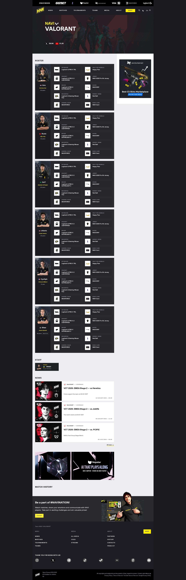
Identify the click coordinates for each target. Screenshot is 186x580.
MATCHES (39, 539)
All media (75, 536)
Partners (111, 536)
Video (73, 539)
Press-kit (111, 546)
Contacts (111, 542)
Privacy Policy (108, 575)
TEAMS (37, 546)
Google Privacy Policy (145, 575)
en (147, 10)
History (110, 539)
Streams (74, 542)
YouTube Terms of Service (131, 575)
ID (147, 18)
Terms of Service (118, 575)
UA (147, 15)
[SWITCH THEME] (143, 10)
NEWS (37, 536)
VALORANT (70, 384)
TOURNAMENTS (41, 542)
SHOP (147, 531)
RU (147, 12)
